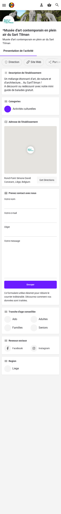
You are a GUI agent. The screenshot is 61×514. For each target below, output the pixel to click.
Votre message (12, 241)
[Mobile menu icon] (4, 5)
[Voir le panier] (49, 5)
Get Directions (46, 180)
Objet (7, 227)
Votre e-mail (10, 213)
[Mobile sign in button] (41, 5)
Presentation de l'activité (18, 50)
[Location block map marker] (30, 149)
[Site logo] (12, 5)
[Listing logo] (8, 21)
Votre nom (9, 199)
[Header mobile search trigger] (57, 5)
